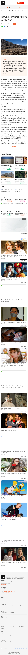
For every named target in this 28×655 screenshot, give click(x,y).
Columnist (12, 612)
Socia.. (22, 214)
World (2, 605)
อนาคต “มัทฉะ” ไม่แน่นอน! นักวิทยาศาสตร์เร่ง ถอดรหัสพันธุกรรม (20, 166)
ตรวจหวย (2, 644)
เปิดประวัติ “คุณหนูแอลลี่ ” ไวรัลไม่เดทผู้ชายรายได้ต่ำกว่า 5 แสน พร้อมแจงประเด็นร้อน (21, 212)
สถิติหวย (11, 644)
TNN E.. (9, 201)
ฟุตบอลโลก (21, 635)
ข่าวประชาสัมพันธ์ (21, 626)
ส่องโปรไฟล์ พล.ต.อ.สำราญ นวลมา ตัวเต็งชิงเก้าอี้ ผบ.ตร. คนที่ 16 (7, 198)
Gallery (2, 628)
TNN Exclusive (12, 618)
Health (20, 605)
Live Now (21, 2)
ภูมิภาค (20, 622)
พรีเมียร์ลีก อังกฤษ (22, 633)
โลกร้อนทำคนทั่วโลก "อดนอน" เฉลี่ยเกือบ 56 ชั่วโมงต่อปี (7, 166)
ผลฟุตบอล (3, 633)
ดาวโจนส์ (2, 626)
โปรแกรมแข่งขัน (12, 633)
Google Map (3, 584)
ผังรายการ (3, 601)
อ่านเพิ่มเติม (14, 146)
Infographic (21, 624)
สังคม (20, 618)
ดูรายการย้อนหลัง (13, 599)
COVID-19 (12, 626)
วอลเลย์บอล (3, 635)
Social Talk (21, 620)
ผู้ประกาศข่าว (21, 599)
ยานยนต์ (2, 624)
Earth (5, 11)
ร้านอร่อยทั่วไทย (4, 641)
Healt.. (22, 201)
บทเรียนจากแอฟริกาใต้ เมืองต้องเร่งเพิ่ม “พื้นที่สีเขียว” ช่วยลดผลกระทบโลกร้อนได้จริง (20, 180)
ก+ (9, 7)
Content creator (4, 612)
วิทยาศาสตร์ (12, 620)
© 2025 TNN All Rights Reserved (13, 653)
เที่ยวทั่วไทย (12, 641)
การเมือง (2, 620)
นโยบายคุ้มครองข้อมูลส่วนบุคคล (14, 652)
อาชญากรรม (3, 622)
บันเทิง (11, 622)
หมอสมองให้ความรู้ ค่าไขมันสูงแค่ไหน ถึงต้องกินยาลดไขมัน (20, 198)
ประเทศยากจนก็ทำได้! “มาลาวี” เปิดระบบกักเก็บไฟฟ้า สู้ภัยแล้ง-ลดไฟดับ (7, 180)
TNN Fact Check (13, 624)
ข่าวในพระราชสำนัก (4, 618)
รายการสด (2, 599)
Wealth (11, 605)
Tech (2, 608)
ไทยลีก (2, 637)
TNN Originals (21, 608)
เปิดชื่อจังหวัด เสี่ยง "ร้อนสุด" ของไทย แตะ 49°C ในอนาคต (6, 212)
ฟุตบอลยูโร (12, 635)
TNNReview (21, 641)
